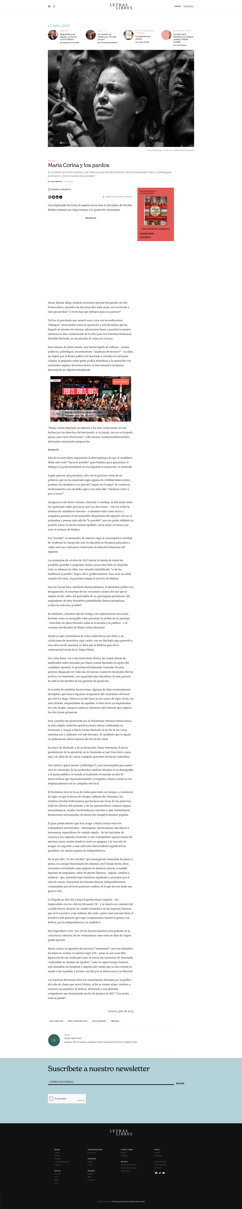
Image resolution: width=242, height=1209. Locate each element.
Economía (64, 31)
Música (56, 1180)
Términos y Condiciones (120, 1201)
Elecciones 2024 (56, 1021)
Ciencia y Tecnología (145, 31)
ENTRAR (178, 6)
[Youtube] (163, 1173)
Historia (90, 1174)
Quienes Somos (159, 1162)
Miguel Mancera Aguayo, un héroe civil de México (68, 37)
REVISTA (124, 1162)
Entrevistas (178, 31)
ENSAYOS (91, 1171)
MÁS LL (157, 1150)
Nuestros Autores (160, 1165)
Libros (56, 1177)
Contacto (157, 1168)
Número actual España (129, 1168)
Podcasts (124, 1156)
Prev (141, 214)
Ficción (90, 1165)
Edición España (147, 233)
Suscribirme (158, 1156)
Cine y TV (101, 31)
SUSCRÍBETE (188, 6)
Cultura (56, 1153)
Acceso (157, 1153)
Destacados (125, 1171)
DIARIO (57, 1150)
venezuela (115, 1021)
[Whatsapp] (60, 197)
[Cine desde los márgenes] (155, 211)
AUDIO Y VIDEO (127, 1150)
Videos (188, 31)
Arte (55, 1183)
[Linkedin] (57, 197)
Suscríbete (145, 237)
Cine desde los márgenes (156, 228)
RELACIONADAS (82, 1054)
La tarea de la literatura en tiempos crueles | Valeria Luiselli (183, 38)
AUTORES (155, 1054)
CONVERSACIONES (95, 1150)
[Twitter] (53, 197)
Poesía (90, 1162)
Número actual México (129, 1165)
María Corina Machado (78, 1021)
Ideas (89, 1177)
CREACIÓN (92, 1159)
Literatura (57, 1165)
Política (51, 161)
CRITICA (57, 1171)
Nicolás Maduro (99, 1021)
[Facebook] (49, 197)
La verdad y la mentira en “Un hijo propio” (107, 37)
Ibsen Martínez (73, 1038)
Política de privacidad (137, 1201)
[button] (49, 6)
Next (171, 214)
